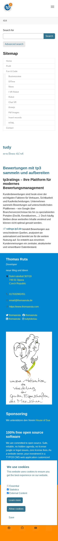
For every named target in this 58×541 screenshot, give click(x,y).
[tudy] (8, 6)
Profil (8, 66)
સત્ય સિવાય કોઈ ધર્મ (13, 153)
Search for (8, 30)
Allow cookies (16, 509)
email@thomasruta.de (20, 300)
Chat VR (12, 102)
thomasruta (15, 315)
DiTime (11, 81)
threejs (11, 107)
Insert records (15, 117)
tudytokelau (31, 319)
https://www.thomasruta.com (24, 306)
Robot (11, 97)
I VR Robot (13, 92)
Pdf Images (13, 112)
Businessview (14, 76)
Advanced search (14, 44)
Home (9, 61)
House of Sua (43, 420)
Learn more (15, 500)
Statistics (14, 489)
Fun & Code (11, 71)
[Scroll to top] (51, 534)
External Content (18, 493)
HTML (11, 123)
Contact (9, 128)
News (11, 86)
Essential (14, 486)
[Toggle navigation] (52, 6)
